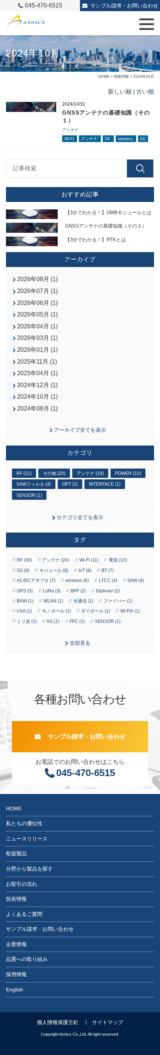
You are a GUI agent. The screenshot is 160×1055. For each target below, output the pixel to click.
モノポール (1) (56, 611)
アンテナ (70, 130)
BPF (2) (78, 591)
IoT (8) (85, 570)
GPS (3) (25, 591)
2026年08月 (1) (37, 279)
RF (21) (24, 473)
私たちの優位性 (24, 823)
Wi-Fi (69, 138)
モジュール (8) (53, 570)
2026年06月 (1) (37, 303)
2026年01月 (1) (37, 350)
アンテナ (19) (90, 473)
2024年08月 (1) (37, 408)
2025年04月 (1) (37, 373)
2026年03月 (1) (37, 338)
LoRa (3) (52, 591)
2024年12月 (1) (37, 385)
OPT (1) (70, 484)
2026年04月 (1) (37, 326)
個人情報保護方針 (58, 1022)
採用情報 (16, 974)
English (14, 990)
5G (143, 138)
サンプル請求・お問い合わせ (124, 6)
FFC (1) (77, 621)
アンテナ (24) (55, 560)
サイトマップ (107, 1022)
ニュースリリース (27, 839)
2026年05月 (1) (37, 314)
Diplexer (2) (108, 591)
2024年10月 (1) (37, 396)
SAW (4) (135, 580)
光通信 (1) (83, 601)
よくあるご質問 (24, 914)
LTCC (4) (108, 580)
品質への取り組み (27, 959)
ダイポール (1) (95, 611)
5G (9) (23, 570)
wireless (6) (77, 580)
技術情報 (121, 76)
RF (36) (24, 560)
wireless (126, 138)
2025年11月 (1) (37, 361)
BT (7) (108, 570)
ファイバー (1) (117, 601)
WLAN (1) (53, 601)
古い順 (145, 92)
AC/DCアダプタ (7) (36, 580)
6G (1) (53, 621)
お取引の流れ (21, 884)
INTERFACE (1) (105, 484)
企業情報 (16, 944)
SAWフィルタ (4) (33, 484)
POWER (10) (128, 473)
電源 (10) (118, 560)
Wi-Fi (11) (89, 560)
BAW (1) (25, 601)
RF (108, 138)
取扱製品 (16, 853)
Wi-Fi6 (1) (130, 611)
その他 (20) (54, 473)
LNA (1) (24, 611)
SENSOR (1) (29, 495)
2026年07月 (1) (37, 291)
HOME (103, 76)
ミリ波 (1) (27, 621)
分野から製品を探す (29, 869)
